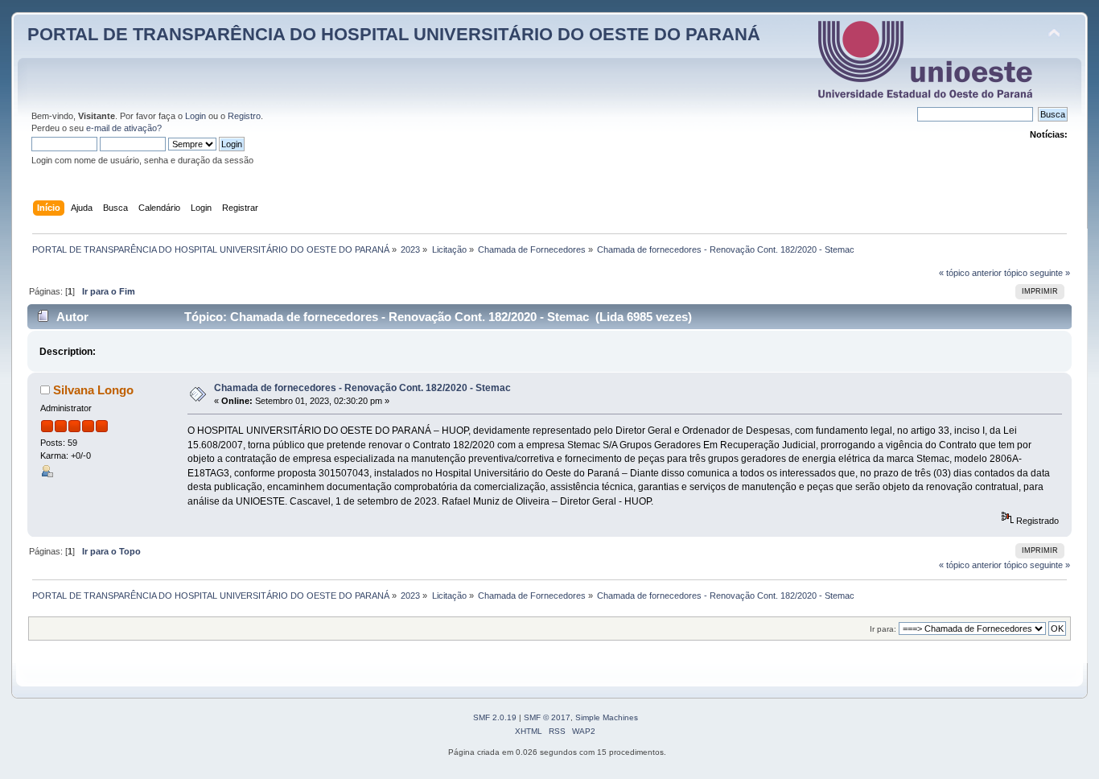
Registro (244, 116)
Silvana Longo (93, 390)
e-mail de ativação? (124, 128)
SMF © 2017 (547, 717)
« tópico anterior (970, 273)
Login (195, 116)
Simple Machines (606, 717)
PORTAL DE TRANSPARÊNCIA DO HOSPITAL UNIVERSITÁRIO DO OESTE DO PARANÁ (393, 34)
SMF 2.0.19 (495, 717)
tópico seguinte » (1037, 273)
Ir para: (883, 628)
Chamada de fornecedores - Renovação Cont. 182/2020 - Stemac (362, 388)
